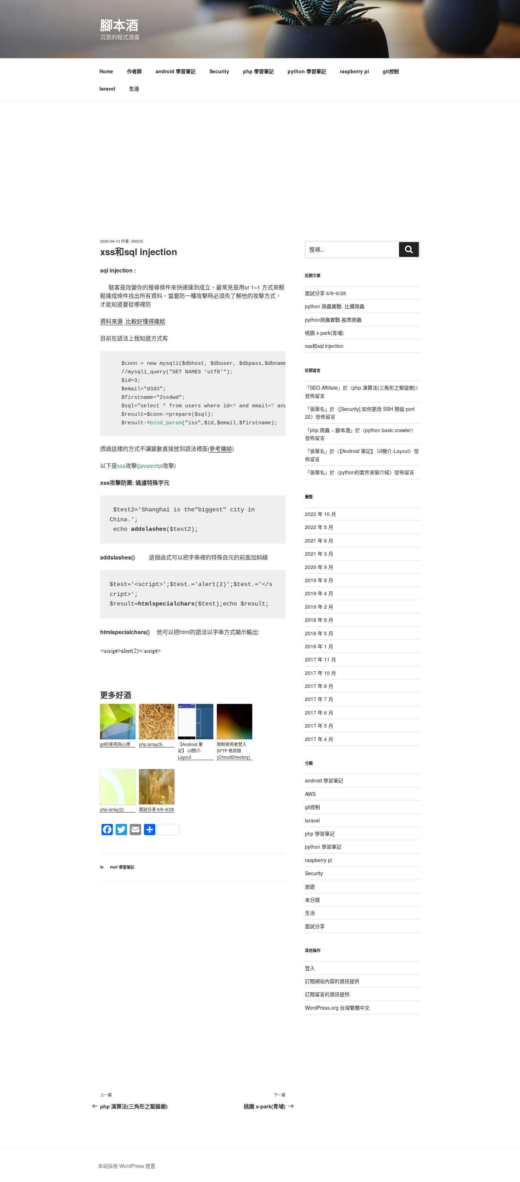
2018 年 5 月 (319, 633)
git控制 (391, 71)
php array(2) (112, 809)
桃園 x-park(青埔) (324, 332)
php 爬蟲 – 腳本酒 (330, 430)
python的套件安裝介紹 (364, 472)
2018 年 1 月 (319, 646)
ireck (137, 241)
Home (106, 71)
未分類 (312, 899)
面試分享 (315, 926)
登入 (310, 967)
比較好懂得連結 (144, 321)
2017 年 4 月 (319, 738)
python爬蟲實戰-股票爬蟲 (333, 319)
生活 (134, 88)
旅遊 (310, 886)
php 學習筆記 (258, 71)
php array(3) (151, 744)
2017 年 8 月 (319, 685)
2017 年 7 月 (319, 698)
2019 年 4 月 (319, 593)
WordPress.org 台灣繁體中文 (337, 1007)
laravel (107, 88)
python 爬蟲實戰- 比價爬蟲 (334, 306)
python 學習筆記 (307, 71)
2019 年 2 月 (319, 606)
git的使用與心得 (115, 744)
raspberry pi (354, 71)
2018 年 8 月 (319, 619)
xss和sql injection (324, 345)
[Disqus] (192, 970)
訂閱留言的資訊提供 (327, 994)
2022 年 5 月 (319, 526)
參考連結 (220, 448)
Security (219, 71)
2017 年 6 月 (319, 712)
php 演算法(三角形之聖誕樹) (384, 387)
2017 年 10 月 (320, 672)
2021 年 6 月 (319, 540)
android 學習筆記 (176, 71)
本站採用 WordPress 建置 (126, 1165)
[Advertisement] (260, 154)
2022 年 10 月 (320, 513)
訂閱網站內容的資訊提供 (332, 981)
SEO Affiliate (324, 387)
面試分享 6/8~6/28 (156, 809)
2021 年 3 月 (319, 553)
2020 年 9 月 (319, 566)
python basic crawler (388, 430)
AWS (310, 793)
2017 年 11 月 (320, 659)
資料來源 (111, 321)
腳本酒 (119, 25)
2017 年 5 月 (319, 725)
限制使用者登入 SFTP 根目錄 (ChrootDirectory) (233, 750)
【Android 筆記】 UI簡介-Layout (190, 750)
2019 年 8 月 (319, 580)
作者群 (134, 71)
